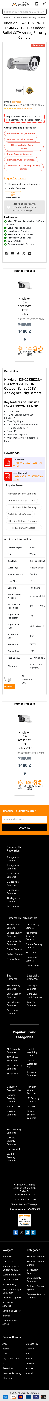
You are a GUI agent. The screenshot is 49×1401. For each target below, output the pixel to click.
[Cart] (45, 3)
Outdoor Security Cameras (20, 139)
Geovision (7, 1368)
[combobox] (24, 12)
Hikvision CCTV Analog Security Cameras (23, 528)
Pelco (28, 1353)
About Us (7, 1256)
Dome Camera (14, 949)
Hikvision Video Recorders (32, 1090)
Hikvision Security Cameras (21, 133)
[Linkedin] (29, 253)
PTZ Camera (32, 952)
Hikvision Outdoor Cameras (21, 159)
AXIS (4, 1343)
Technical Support (11, 1297)
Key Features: (11, 217)
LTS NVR (31, 1106)
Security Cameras (36, 1256)
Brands (6, 1315)
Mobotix (30, 1348)
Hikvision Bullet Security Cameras (24, 508)
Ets (4, 1363)
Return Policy (9, 1284)
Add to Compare (17, 188)
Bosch (5, 1348)
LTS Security (32, 1343)
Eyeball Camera (15, 954)
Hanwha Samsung (11, 1373)
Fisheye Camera (15, 959)
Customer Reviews (12, 1274)
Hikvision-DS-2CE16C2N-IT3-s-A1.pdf (28, 464)
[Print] (18, 253)
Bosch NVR (12, 1073)
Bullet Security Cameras (19, 154)
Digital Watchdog (11, 1358)
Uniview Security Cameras (11, 1141)
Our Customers (10, 1279)
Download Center (11, 1310)
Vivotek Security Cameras (11, 1157)
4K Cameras (13, 906)
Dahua (5, 1353)
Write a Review (24, 108)
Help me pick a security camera (24, 184)
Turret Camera (33, 965)
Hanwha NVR (13, 1106)
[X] (23, 253)
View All (29, 1373)
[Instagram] (33, 1232)
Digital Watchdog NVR (32, 1064)
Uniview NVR (13, 1149)
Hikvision (7, 1378)
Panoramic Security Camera (31, 936)
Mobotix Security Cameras (31, 1114)
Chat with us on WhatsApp (24, 1204)
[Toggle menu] (3, 4)
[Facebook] (6, 253)
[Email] (12, 253)
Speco (29, 1358)
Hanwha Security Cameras (11, 1098)
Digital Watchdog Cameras (32, 1052)
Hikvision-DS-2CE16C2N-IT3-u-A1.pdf (28, 478)
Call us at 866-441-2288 (24, 1199)
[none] (24, 64)
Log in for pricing (15, 178)
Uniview (30, 1363)
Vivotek (29, 1368)
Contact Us (8, 1261)
